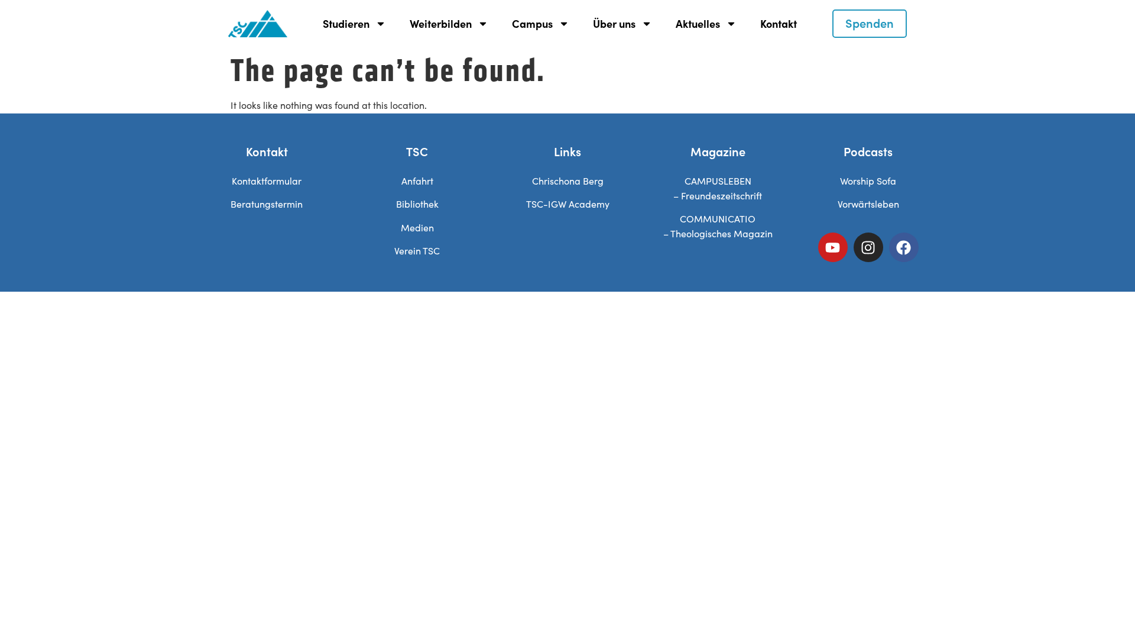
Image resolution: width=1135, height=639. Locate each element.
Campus (532, 23)
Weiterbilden (441, 23)
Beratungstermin (267, 204)
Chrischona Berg (568, 181)
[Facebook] (904, 247)
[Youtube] (833, 247)
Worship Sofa (868, 181)
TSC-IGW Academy (567, 204)
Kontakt (778, 23)
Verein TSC (417, 250)
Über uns (614, 23)
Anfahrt (417, 181)
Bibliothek (417, 204)
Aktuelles (698, 23)
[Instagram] (868, 247)
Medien (417, 227)
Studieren (346, 23)
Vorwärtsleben (868, 204)
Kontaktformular (266, 181)
